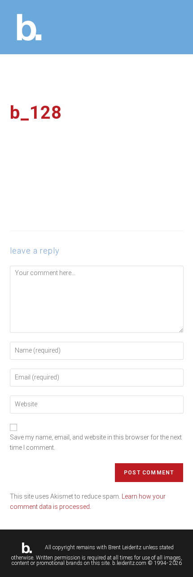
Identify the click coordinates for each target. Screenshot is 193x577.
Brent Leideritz (124, 547)
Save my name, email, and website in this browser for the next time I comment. (96, 442)
